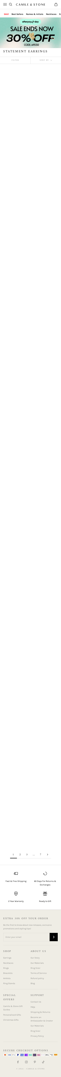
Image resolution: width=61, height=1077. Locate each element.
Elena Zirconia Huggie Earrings (12, 601)
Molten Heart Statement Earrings (14, 725)
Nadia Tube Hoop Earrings (13, 225)
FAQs (33, 1007)
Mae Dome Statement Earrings (15, 167)
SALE (6, 14)
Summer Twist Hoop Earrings (44, 718)
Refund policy (37, 978)
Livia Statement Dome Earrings (12, 550)
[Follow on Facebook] (18, 1062)
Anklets (7, 978)
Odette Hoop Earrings (45, 824)
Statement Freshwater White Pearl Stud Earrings (45, 286)
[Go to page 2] (47, 854)
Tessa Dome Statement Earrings (14, 834)
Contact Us (36, 1002)
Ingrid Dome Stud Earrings (42, 780)
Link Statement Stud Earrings (44, 342)
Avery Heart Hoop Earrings (42, 434)
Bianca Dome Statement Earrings (14, 283)
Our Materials (37, 963)
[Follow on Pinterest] (34, 1062)
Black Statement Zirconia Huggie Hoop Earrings (12, 436)
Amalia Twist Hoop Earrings (43, 550)
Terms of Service (39, 973)
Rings (6, 968)
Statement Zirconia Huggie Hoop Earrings (45, 492)
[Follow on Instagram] (26, 1062)
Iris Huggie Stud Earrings (41, 108)
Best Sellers (17, 14)
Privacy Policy (37, 1036)
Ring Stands (9, 983)
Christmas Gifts (11, 1020)
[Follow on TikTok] (43, 1062)
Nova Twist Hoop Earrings (13, 659)
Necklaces (51, 14)
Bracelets (8, 973)
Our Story (35, 958)
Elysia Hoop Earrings (15, 490)
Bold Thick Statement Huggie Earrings (45, 167)
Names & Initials (34, 14)
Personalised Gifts (12, 1015)
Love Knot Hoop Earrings (41, 667)
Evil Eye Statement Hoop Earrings (14, 342)
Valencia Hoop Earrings (11, 780)
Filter (15, 60)
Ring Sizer (35, 968)
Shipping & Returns (40, 1012)
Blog (33, 983)
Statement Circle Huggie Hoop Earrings (45, 225)
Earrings (7, 958)
